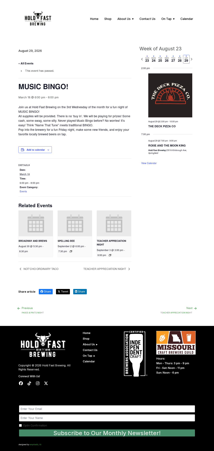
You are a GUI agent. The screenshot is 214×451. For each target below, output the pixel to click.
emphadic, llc (35, 444)
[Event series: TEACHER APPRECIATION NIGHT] (110, 255)
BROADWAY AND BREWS (33, 240)
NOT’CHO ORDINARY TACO (40, 269)
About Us (124, 19)
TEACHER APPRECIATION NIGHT (105, 269)
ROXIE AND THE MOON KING (167, 145)
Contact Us (147, 19)
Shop (108, 19)
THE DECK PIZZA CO (162, 126)
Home (94, 19)
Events (23, 191)
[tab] (147, 59)
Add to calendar (36, 149)
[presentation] (36, 223)
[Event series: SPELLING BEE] (71, 251)
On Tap (166, 19)
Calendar (186, 19)
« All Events (25, 63)
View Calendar (149, 163)
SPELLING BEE (66, 240)
